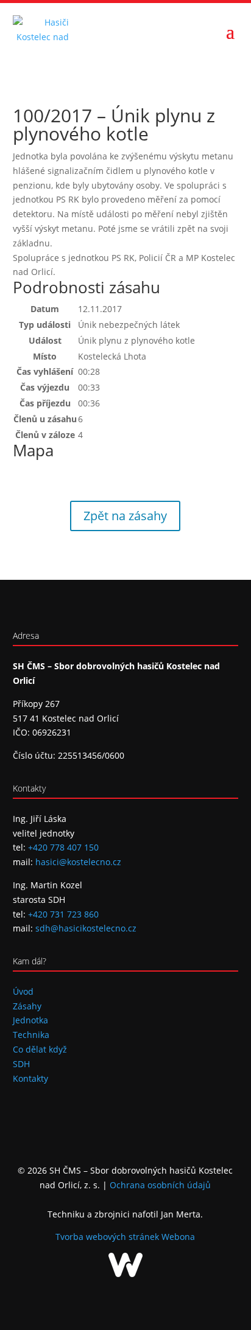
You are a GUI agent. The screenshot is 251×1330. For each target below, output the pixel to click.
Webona (178, 1236)
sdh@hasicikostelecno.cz (85, 928)
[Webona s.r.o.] (125, 1274)
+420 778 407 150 (63, 847)
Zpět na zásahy (125, 515)
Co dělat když (40, 1049)
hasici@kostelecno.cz (78, 862)
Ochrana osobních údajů (160, 1185)
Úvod (23, 991)
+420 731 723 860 (63, 914)
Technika (31, 1034)
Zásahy (27, 1006)
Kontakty (30, 1078)
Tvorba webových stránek (108, 1236)
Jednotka (30, 1020)
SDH (21, 1064)
